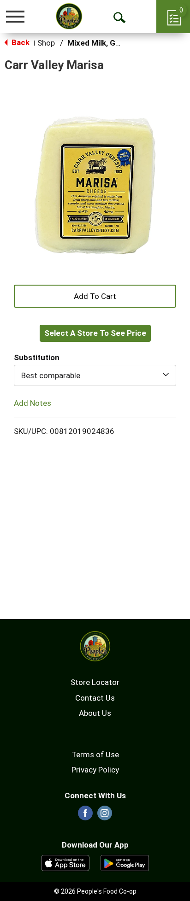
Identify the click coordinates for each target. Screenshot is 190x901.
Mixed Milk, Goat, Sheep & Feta (123, 42)
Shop (46, 42)
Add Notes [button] (32, 403)
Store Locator (95, 682)
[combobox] (95, 375)
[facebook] (85, 815)
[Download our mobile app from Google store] (125, 862)
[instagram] (104, 815)
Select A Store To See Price (95, 333)
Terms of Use (95, 754)
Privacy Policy (95, 769)
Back (20, 42)
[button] (95, 295)
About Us (95, 713)
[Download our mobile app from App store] (65, 862)
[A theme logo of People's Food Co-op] (69, 16)
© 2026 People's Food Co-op (95, 891)
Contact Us (95, 697)
